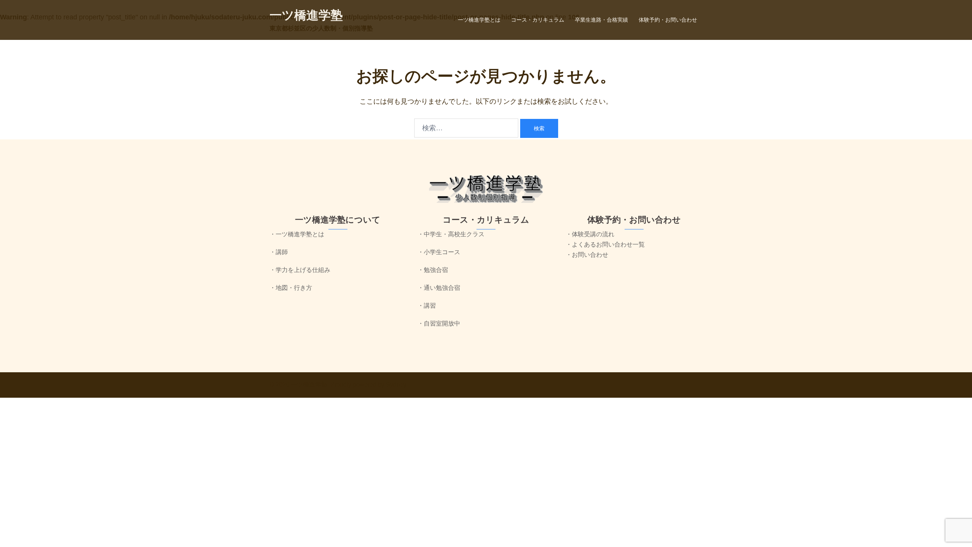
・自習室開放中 (439, 323)
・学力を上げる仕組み (300, 270)
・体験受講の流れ (590, 234)
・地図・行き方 (291, 288)
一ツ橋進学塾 (306, 15)
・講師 (279, 252)
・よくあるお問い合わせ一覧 (605, 244)
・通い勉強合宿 (439, 288)
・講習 (427, 305)
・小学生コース (439, 252)
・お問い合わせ (587, 254)
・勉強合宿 (433, 270)
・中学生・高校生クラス (451, 234)
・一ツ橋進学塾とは (297, 234)
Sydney (396, 384)
